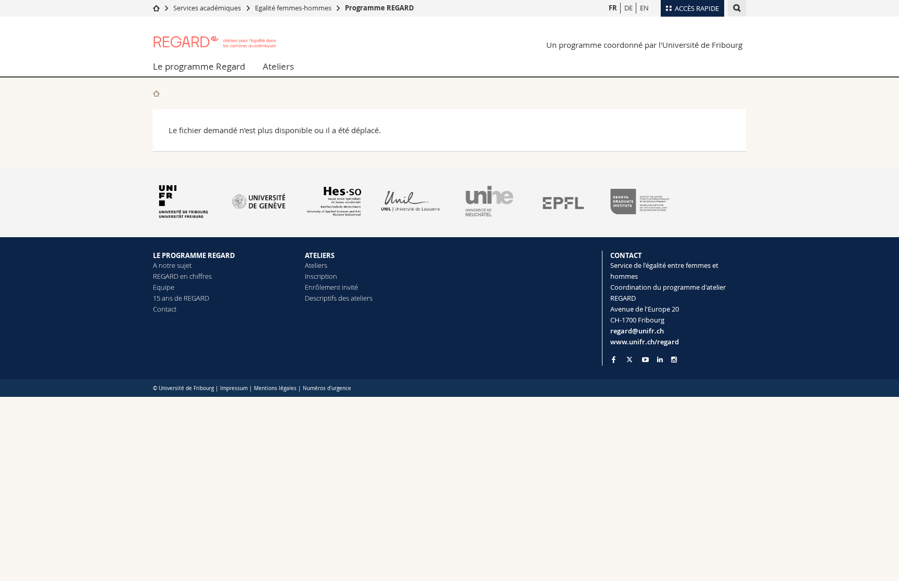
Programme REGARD (379, 7)
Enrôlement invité (331, 287)
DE (628, 7)
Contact (164, 309)
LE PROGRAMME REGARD (194, 255)
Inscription (321, 276)
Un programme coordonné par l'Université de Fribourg (644, 45)
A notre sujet (172, 265)
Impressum (234, 388)
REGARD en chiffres (182, 276)
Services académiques (207, 7)
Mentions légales (275, 388)
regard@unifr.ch (637, 330)
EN (644, 7)
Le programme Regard (199, 66)
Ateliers (278, 66)
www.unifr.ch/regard (644, 341)
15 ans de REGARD (181, 298)
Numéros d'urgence (327, 388)
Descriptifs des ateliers (339, 298)
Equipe (163, 287)
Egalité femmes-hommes (293, 7)
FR (613, 7)
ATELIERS (320, 255)
